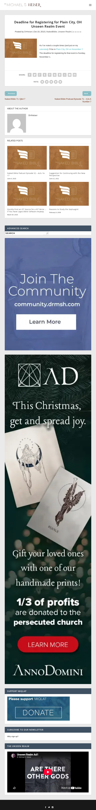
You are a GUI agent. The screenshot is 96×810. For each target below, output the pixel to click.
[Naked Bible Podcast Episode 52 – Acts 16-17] (27, 158)
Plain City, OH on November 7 (69, 49)
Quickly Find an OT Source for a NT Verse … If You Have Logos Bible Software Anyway (26, 210)
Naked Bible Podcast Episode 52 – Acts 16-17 (26, 174)
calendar (43, 49)
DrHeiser (28, 32)
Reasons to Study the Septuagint (63, 209)
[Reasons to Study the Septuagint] (69, 194)
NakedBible (51, 32)
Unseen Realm (64, 32)
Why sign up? (12, 736)
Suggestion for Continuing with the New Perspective (67, 174)
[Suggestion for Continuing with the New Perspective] (69, 158)
